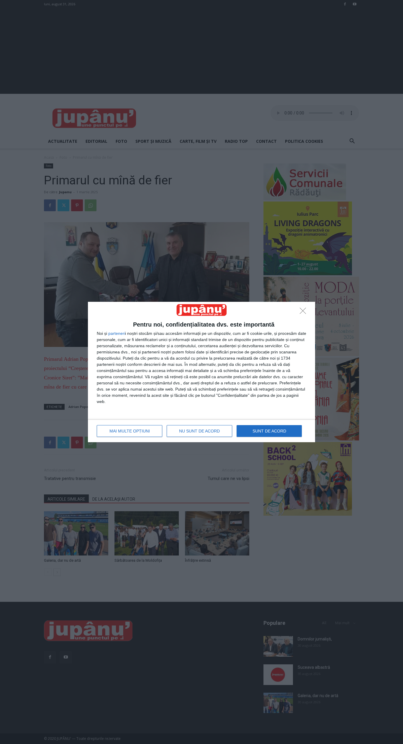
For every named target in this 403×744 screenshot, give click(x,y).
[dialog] (201, 372)
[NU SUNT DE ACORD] (304, 312)
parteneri (116, 333)
